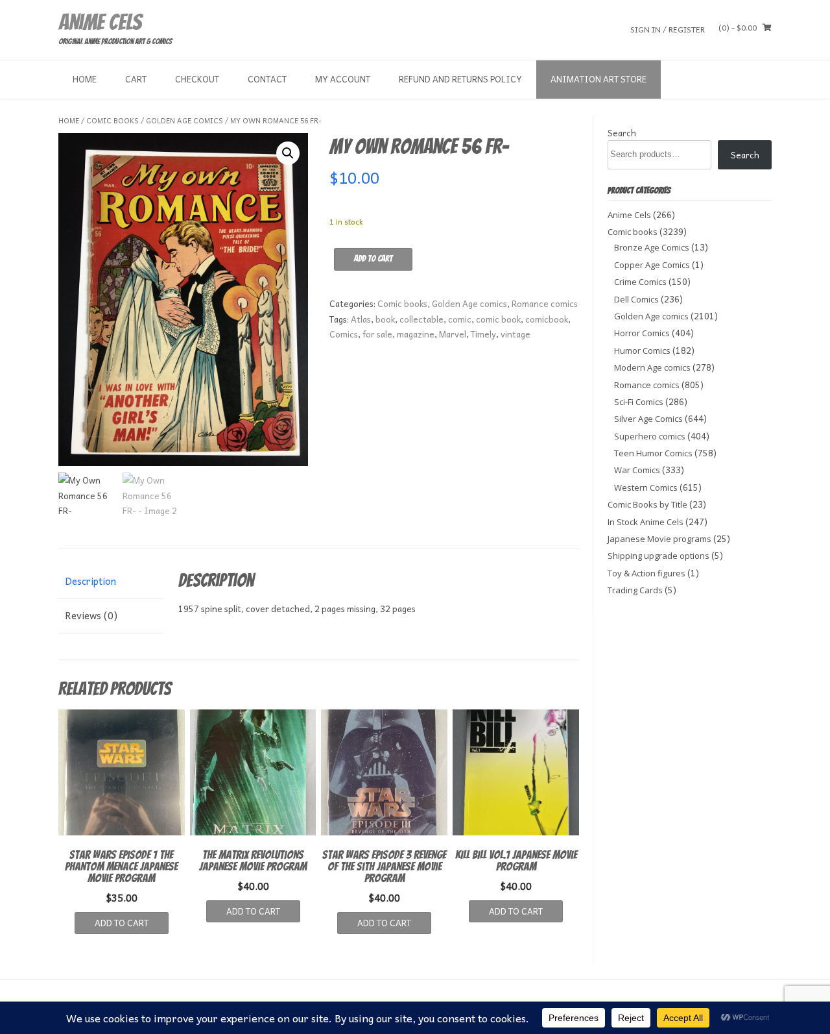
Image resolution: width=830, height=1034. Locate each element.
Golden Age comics (184, 120)
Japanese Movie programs (659, 539)
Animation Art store (598, 79)
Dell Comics (636, 299)
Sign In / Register (667, 29)
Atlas (361, 319)
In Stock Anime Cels (645, 522)
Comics (343, 334)
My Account (342, 79)
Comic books (112, 120)
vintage (515, 334)
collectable (421, 319)
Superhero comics (649, 436)
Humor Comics (642, 350)
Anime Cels (99, 22)
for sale (377, 334)
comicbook (546, 319)
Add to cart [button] (121, 922)
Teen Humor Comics (653, 453)
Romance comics (545, 303)
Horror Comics (642, 333)
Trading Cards (635, 590)
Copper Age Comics (652, 265)
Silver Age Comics (648, 419)
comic (459, 319)
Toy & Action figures (646, 573)
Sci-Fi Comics (638, 402)
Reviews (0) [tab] (91, 615)
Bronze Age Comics (651, 247)
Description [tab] (90, 581)
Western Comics (646, 487)
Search (622, 133)
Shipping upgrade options (658, 555)
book (385, 319)
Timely (483, 334)
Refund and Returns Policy (460, 79)
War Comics (637, 470)
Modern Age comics (652, 367)
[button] (288, 153)
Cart (136, 79)
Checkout (197, 79)
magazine (415, 334)
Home (85, 79)
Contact (267, 79)
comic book (498, 319)
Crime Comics (640, 282)
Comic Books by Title (647, 504)
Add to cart (373, 259)
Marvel (452, 334)
